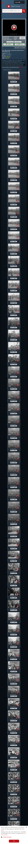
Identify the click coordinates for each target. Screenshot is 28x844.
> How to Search (11, 14)
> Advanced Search (18, 14)
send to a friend (21, 47)
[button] (14, 27)
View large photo (13, 80)
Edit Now (21, 67)
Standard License (6, 37)
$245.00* (15, 38)
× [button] (26, 827)
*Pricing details (22, 38)
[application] (14, 27)
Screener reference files (7, 39)
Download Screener (19, 44)
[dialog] (14, 835)
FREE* (15, 39)
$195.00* (15, 37)
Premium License (6, 38)
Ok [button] (14, 841)
